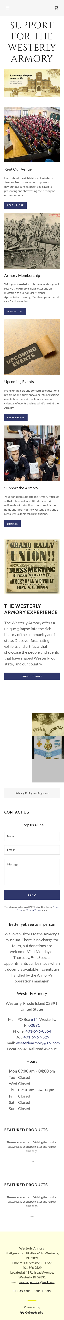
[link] (56, 7)
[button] (7, 7)
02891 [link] (34, 1025)
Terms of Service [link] (34, 910)
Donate (12, 524)
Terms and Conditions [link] (32, 1291)
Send (32, 894)
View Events (16, 417)
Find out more (32, 676)
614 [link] (34, 1019)
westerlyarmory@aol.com (37, 1282)
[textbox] (32, 836)
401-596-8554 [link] (38, 1031)
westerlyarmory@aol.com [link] (38, 1042)
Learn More (15, 205)
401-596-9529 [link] (36, 1037)
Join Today (15, 311)
